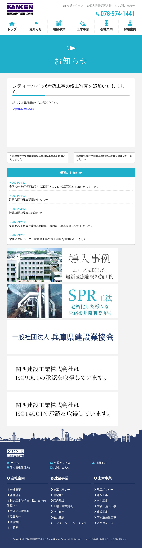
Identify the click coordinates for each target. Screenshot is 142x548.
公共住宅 (58, 511)
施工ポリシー (61, 489)
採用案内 (130, 29)
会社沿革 (15, 495)
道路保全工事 (105, 523)
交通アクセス (75, 5)
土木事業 (83, 29)
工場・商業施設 (63, 506)
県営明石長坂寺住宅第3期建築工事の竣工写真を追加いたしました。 (51, 224)
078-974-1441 (118, 13)
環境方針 (15, 522)
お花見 (14, 527)
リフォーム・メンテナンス (70, 523)
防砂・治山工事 (106, 506)
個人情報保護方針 (100, 5)
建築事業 (59, 29)
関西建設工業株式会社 (20, 9)
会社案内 (106, 29)
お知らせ (35, 29)
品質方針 (15, 516)
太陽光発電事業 (19, 510)
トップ (12, 29)
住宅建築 (58, 495)
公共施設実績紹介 (23, 109)
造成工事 (102, 511)
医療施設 (58, 500)
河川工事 (102, 500)
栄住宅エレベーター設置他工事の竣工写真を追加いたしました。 (49, 237)
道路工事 (102, 495)
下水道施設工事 (106, 517)
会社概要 (15, 489)
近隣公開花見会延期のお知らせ (28, 197)
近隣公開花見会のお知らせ (25, 211)
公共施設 (58, 517)
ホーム (15, 462)
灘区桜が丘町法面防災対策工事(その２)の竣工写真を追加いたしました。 (54, 184)
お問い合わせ (126, 5)
